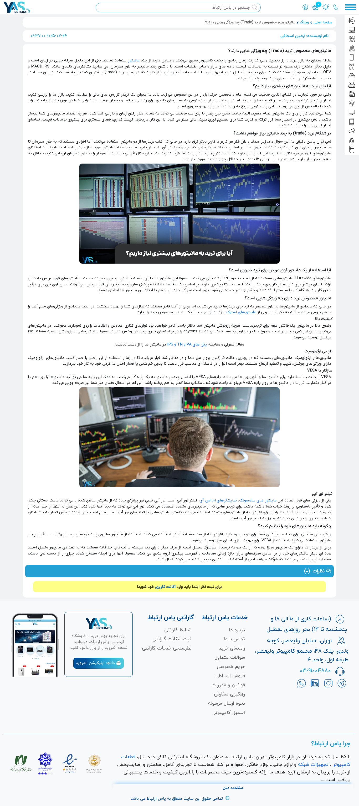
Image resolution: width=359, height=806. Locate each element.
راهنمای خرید (232, 648)
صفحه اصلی (323, 22)
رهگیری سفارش (229, 694)
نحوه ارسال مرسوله (226, 703)
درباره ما (237, 630)
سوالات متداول (229, 657)
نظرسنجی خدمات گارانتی (166, 648)
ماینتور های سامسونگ (257, 500)
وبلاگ (304, 22)
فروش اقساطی (230, 676)
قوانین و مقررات (228, 685)
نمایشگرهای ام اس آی (218, 500)
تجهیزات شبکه (313, 764)
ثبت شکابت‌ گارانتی (171, 639)
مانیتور (134, 60)
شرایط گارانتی (177, 630)
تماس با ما (234, 639)
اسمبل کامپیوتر (229, 712)
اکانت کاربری (165, 586)
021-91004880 (315, 671)
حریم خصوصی (231, 666)
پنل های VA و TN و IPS (187, 344)
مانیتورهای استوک (241, 312)
